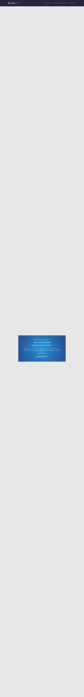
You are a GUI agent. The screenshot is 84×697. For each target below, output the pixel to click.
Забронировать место (42, 356)
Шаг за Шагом (56, 3)
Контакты (64, 3)
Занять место (72, 3)
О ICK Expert (48, 3)
